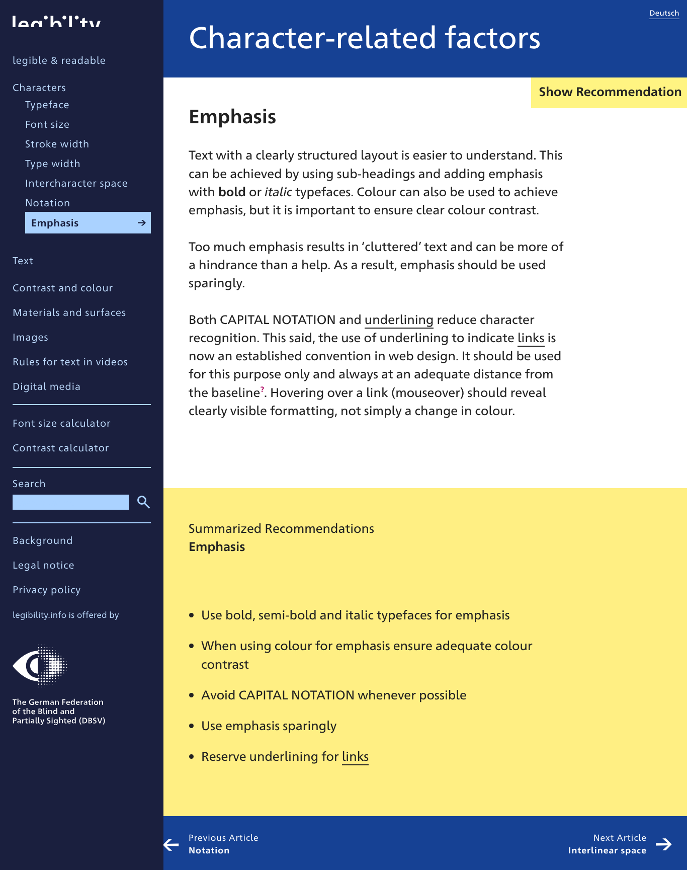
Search (29, 483)
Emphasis (55, 222)
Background (43, 539)
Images (31, 336)
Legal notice (43, 564)
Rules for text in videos (70, 361)
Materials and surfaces (69, 312)
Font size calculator (62, 422)
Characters (39, 87)
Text (23, 260)
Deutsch (664, 13)
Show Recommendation (610, 91)
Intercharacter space (76, 182)
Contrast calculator (61, 447)
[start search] (141, 501)
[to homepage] (57, 20)
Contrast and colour (63, 287)
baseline (235, 392)
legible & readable (59, 59)
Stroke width (57, 143)
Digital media (47, 385)
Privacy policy (47, 589)
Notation (47, 202)
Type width (53, 163)
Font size (47, 123)
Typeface (47, 104)
